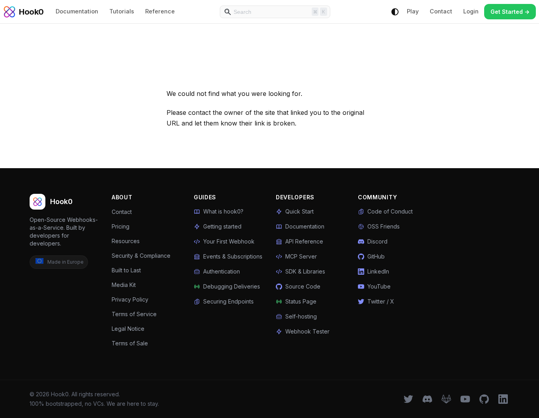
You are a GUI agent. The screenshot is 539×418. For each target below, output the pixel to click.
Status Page (300, 301)
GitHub (376, 256)
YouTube (379, 286)
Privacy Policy (130, 299)
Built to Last (126, 270)
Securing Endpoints (228, 301)
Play (413, 11)
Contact (441, 11)
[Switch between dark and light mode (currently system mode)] (395, 12)
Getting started (222, 226)
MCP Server (301, 256)
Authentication (221, 271)
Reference (160, 11)
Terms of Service (134, 314)
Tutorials (121, 11)
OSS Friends (383, 226)
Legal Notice (128, 328)
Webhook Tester (307, 331)
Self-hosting (301, 316)
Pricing (120, 226)
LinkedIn (378, 271)
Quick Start (299, 211)
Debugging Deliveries (231, 286)
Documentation (77, 11)
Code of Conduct (390, 211)
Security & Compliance (141, 255)
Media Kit (124, 284)
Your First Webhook (229, 241)
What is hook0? (223, 211)
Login (471, 11)
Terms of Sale (130, 343)
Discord (377, 241)
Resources (126, 241)
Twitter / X (380, 301)
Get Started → (510, 11)
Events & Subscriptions (232, 256)
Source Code (302, 286)
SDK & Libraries (305, 271)
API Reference (304, 241)
